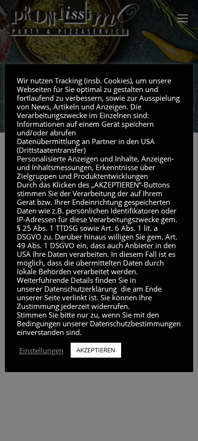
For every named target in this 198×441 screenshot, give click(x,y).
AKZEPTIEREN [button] (95, 350)
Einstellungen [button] (41, 350)
